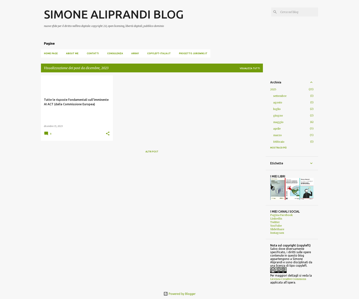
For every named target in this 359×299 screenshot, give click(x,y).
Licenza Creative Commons (288, 279)
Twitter (275, 222)
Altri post (151, 151)
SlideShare (277, 229)
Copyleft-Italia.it (159, 53)
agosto (277, 102)
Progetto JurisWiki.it (193, 53)
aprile (277, 128)
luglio (277, 109)
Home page (51, 53)
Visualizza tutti (250, 68)
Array (135, 53)
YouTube (276, 225)
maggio (278, 122)
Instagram (277, 232)
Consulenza (115, 53)
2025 (273, 89)
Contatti (93, 53)
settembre (279, 96)
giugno (278, 115)
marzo (277, 135)
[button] (107, 133)
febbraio (278, 141)
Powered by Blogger (182, 293)
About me (72, 53)
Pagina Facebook (281, 215)
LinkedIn (276, 218)
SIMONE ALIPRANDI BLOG (114, 14)
